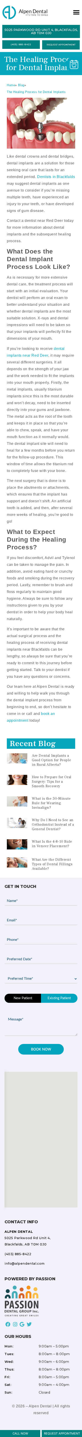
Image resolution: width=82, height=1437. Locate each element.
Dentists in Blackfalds (56, 177)
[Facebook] (8, 1324)
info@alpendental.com (25, 1264)
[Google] (22, 1324)
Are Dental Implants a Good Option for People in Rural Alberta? (51, 760)
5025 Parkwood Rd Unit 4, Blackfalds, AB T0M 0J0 (28, 1238)
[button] (75, 12)
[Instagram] (15, 1324)
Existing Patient (59, 998)
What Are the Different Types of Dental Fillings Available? (52, 864)
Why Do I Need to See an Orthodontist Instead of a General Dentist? (53, 824)
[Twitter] (29, 1324)
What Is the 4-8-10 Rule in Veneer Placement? (52, 843)
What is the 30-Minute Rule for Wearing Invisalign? (51, 803)
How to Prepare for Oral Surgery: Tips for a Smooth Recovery (52, 781)
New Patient (23, 998)
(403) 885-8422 (18, 1254)
